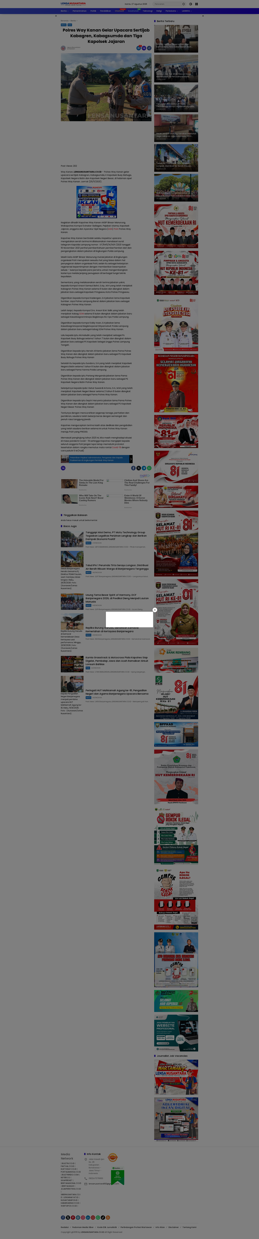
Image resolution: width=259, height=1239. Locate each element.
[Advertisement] (129, 619)
